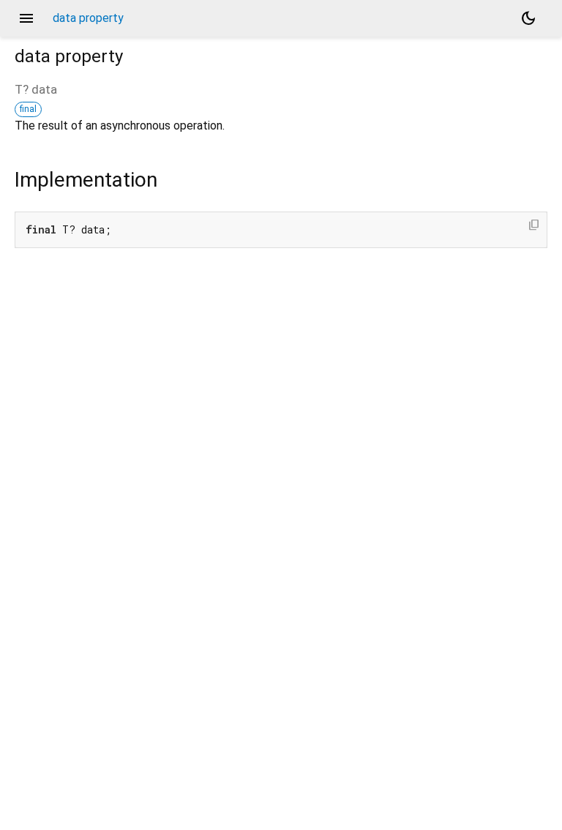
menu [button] (26, 18)
